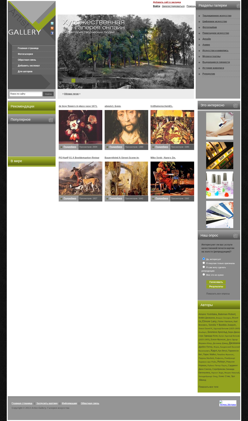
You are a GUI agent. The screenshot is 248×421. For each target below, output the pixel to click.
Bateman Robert (226, 314)
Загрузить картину (47, 403)
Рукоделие (208, 73)
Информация (69, 403)
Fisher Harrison (225, 321)
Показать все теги (208, 387)
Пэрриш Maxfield (206, 358)
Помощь (191, 6)
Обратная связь (27, 60)
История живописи (213, 68)
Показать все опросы (218, 293)
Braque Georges (223, 318)
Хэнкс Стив (224, 376)
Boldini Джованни (207, 318)
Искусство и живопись (215, 50)
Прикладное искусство (215, 33)
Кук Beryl (222, 351)
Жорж (216, 347)
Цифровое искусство (214, 21)
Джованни (234, 343)
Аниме (206, 44)
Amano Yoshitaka (208, 314)
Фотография (209, 27)
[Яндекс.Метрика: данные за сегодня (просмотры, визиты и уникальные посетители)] (227, 403)
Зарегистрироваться (173, 6)
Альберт (203, 332)
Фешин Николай (231, 373)
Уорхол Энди (217, 373)
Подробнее (70, 146)
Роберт (221, 361)
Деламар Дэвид (220, 343)
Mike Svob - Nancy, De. (163, 157)
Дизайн (206, 39)
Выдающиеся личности (216, 62)
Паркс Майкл (209, 354)
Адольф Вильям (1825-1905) (227, 328)
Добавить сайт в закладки (167, 2)
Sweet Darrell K (205, 328)
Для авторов (25, 71)
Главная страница (28, 48)
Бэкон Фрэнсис (218, 339)
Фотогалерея (25, 54)
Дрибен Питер (205, 347)
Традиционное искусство (216, 15)
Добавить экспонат (29, 65)
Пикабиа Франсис (225, 354)
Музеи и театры (211, 56)
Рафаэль (219, 358)
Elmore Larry (209, 321)
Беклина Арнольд (217, 332)
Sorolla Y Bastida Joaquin (222, 325)
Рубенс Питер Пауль (217, 365)
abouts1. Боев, (113, 106)
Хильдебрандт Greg (208, 376)
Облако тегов (71, 94)
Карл (214, 350)
